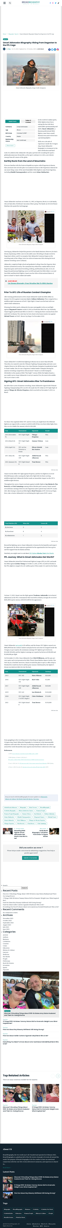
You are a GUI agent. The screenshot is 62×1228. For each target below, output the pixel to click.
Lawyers (5, 952)
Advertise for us (36, 1224)
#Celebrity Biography (10, 810)
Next (58, 1076)
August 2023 (7, 925)
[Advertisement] (31, 19)
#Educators (18, 1213)
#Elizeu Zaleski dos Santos (25, 810)
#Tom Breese (30, 823)
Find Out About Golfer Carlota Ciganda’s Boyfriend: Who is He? (23, 905)
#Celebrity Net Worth (47, 1209)
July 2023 (6, 927)
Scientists (6, 965)
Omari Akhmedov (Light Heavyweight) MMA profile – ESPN (25, 753)
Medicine (6, 954)
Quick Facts (12, 121)
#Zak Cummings (41, 823)
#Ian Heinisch (37, 814)
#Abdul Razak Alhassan (10, 807)
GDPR (41, 1226)
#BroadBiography (44, 807)
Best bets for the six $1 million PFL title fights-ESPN (34, 767)
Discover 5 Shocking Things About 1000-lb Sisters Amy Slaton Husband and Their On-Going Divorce (29, 895)
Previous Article (20, 828)
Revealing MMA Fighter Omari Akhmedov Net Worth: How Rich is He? (20, 834)
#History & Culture (41, 1213)
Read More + (7, 1168)
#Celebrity (36, 1209)
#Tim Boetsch (20, 823)
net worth (19, 645)
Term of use (36, 1226)
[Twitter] (52, 49)
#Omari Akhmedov (9, 820)
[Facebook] (49, 49)
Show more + (10, 145)
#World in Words (20, 1217)
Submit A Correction (30, 858)
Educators (6, 948)
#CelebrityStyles (8, 1213)
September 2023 (8, 923)
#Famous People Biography (11, 814)
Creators (6, 944)
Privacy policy (52, 1224)
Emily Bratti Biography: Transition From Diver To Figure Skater (40, 833)
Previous (53, 1076)
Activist (5, 935)
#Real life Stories (8, 1217)
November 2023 (8, 918)
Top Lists (36, 799)
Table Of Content (28, 121)
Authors (5, 937)
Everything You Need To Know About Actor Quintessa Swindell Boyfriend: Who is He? (31, 907)
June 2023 (6, 929)
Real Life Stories (28, 799)
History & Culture (10, 799)
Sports (16, 34)
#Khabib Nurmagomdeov (24, 817)
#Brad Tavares (33, 807)
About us (29, 1224)
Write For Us (44, 1224)
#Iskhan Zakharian (49, 814)
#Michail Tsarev (52, 817)
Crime (5, 946)
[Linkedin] (55, 49)
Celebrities (6, 941)
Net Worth (19, 799)
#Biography (23, 807)
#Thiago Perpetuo (9, 823)
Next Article (43, 828)
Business (6, 939)
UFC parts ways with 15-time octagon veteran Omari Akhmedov (33, 763)
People (5, 959)
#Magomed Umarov (39, 817)
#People (50, 1213)
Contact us (46, 1226)
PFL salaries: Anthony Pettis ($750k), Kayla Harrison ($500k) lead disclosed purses (26, 759)
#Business (27, 1209)
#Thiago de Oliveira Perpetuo (37, 820)
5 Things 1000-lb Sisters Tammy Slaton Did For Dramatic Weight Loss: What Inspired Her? (31, 899)
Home (4, 34)
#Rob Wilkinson (21, 820)
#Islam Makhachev (9, 817)
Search (5, 885)
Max (9, 49)
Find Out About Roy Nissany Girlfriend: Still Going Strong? (22, 902)
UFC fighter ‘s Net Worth (41, 553)
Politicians (6, 961)
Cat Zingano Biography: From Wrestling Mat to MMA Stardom (30, 283)
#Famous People (40, 810)
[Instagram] (58, 49)
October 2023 (7, 920)
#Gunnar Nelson (26, 814)
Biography (11, 34)
